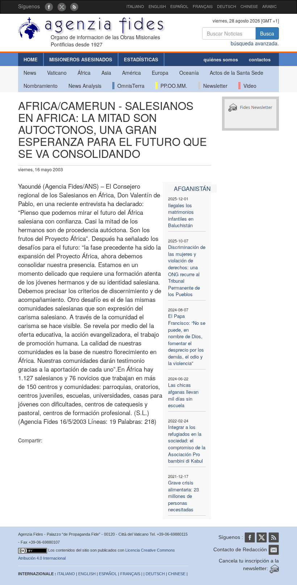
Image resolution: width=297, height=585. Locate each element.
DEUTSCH (226, 6)
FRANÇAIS (203, 6)
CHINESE (249, 6)
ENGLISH (157, 6)
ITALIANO (135, 6)
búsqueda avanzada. (255, 43)
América (131, 72)
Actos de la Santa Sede (236, 72)
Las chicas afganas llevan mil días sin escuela (183, 395)
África (84, 72)
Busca (267, 33)
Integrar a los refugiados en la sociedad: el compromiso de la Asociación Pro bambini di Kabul (186, 444)
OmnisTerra (129, 85)
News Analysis (84, 85)
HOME (31, 59)
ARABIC (269, 6)
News (30, 72)
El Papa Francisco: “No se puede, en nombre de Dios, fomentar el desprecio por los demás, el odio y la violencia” (186, 339)
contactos (260, 59)
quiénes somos (221, 59)
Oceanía (189, 72)
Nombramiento (41, 85)
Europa (160, 72)
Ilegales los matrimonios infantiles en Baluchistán (181, 215)
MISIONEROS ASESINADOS (80, 59)
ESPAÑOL (179, 6)
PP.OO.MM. (172, 85)
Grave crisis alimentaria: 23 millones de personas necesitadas (183, 496)
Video (248, 85)
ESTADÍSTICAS (141, 59)
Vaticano (57, 72)
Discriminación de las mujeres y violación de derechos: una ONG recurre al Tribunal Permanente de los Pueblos (186, 271)
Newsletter (213, 85)
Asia (106, 72)
